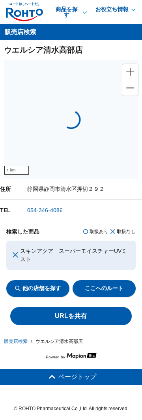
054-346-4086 (45, 210)
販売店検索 (16, 341)
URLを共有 (71, 316)
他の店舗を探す (41, 288)
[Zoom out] (130, 88)
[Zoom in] (130, 72)
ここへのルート (104, 288)
